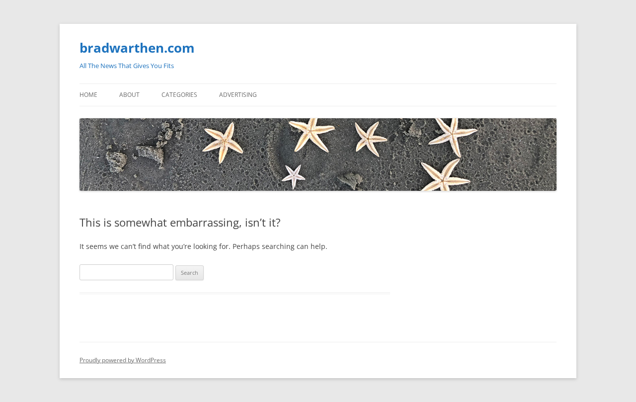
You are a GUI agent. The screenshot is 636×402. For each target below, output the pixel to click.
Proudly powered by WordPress (123, 360)
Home (88, 94)
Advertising (238, 94)
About (129, 94)
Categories (179, 94)
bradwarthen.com (137, 48)
